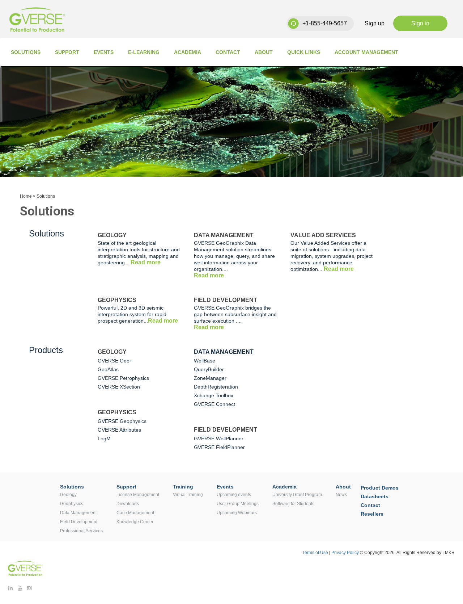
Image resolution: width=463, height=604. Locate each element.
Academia (187, 52)
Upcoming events (234, 494)
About (264, 52)
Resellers (372, 514)
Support (67, 52)
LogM (104, 438)
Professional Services (81, 530)
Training (183, 487)
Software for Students (293, 503)
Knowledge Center (134, 521)
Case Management (135, 512)
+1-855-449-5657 (324, 23)
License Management (137, 494)
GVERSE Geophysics (122, 421)
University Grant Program (297, 494)
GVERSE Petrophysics (123, 378)
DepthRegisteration (216, 387)
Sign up (375, 23)
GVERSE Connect (214, 404)
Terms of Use (315, 552)
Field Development (78, 521)
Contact (228, 52)
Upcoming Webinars (237, 512)
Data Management (78, 512)
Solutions (26, 52)
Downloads (127, 503)
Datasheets (374, 496)
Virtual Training (188, 494)
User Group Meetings (238, 503)
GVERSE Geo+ (115, 361)
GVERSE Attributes (119, 430)
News (341, 494)
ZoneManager (210, 378)
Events (104, 52)
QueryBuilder (209, 369)
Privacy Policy (345, 552)
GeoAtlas (108, 369)
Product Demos (380, 488)
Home (26, 196)
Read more (146, 262)
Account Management (366, 52)
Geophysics (71, 503)
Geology (68, 494)
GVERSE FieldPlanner (219, 447)
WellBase (204, 361)
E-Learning (144, 52)
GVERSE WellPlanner (218, 438)
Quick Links (303, 52)
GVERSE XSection (119, 387)
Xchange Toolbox (213, 395)
